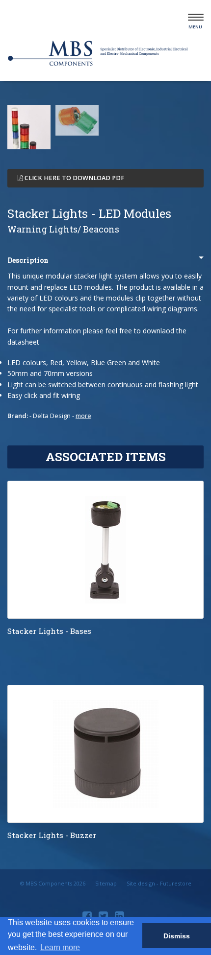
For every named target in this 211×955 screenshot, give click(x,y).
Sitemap (106, 883)
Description (28, 260)
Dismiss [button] (176, 936)
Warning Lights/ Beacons (63, 229)
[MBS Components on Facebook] (88, 915)
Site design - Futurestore (159, 883)
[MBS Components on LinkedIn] (121, 915)
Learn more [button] (60, 947)
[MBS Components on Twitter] (104, 915)
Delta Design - (62, 415)
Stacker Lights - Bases (49, 631)
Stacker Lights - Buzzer (51, 835)
